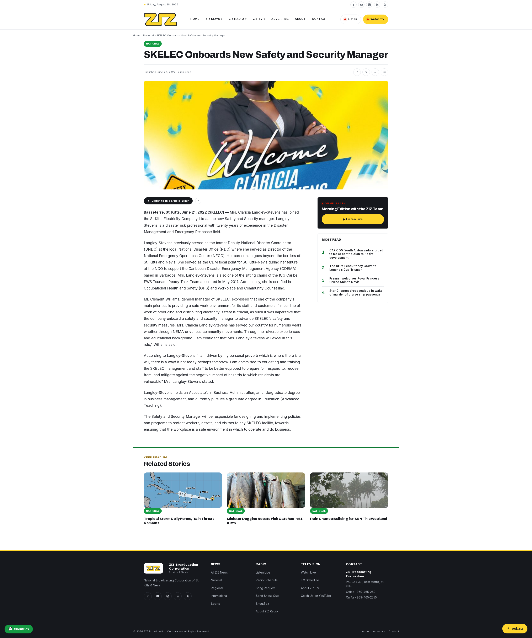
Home (194, 18)
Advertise (280, 18)
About (300, 18)
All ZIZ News (219, 572)
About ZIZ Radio (267, 611)
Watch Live (308, 572)
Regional (217, 588)
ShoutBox (262, 603)
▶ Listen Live (353, 219)
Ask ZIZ (517, 628)
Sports (215, 603)
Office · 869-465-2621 (361, 591)
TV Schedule (310, 580)
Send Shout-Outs (267, 595)
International (219, 595)
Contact (319, 18)
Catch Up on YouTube (316, 595)
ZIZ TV (257, 18)
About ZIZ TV (310, 588)
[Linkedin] (377, 4)
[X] (385, 4)
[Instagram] (369, 4)
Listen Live (263, 572)
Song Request (265, 588)
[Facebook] (353, 4)
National (148, 35)
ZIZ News (213, 18)
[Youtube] (361, 4)
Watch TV (377, 19)
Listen (352, 19)
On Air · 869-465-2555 (361, 597)
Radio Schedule (267, 580)
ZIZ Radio (236, 18)
